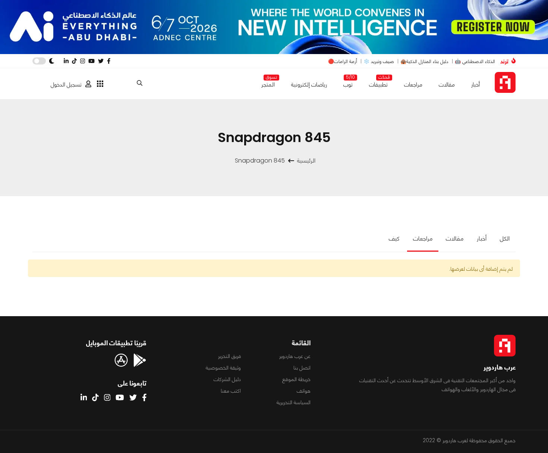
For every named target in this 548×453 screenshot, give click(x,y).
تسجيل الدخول (66, 84)
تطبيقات (378, 83)
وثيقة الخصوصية (223, 367)
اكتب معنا (231, 390)
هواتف (304, 390)
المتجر (268, 83)
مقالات (447, 84)
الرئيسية (306, 160)
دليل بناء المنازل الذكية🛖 (424, 61)
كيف (394, 238)
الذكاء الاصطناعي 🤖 (475, 61)
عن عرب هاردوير (295, 356)
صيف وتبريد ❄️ (378, 61)
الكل (505, 238)
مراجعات (413, 84)
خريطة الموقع (296, 379)
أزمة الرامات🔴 (342, 61)
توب (348, 83)
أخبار (475, 84)
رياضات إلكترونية (309, 84)
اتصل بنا (302, 367)
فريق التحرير (229, 356)
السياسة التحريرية (294, 402)
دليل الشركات (227, 379)
